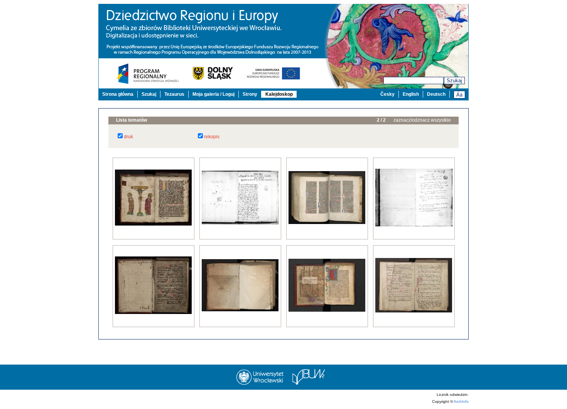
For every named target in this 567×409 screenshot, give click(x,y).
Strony (250, 94)
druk (128, 136)
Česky (387, 94)
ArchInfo (461, 401)
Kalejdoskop (279, 94)
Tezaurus (174, 94)
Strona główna (117, 94)
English (411, 94)
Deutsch (436, 94)
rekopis (211, 136)
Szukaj (454, 80)
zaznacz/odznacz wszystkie (422, 120)
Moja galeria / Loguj (213, 94)
